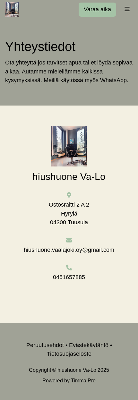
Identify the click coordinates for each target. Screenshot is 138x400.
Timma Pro (83, 380)
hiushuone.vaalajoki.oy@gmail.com (69, 250)
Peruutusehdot (45, 345)
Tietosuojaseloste (69, 354)
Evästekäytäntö (88, 345)
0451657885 (69, 277)
